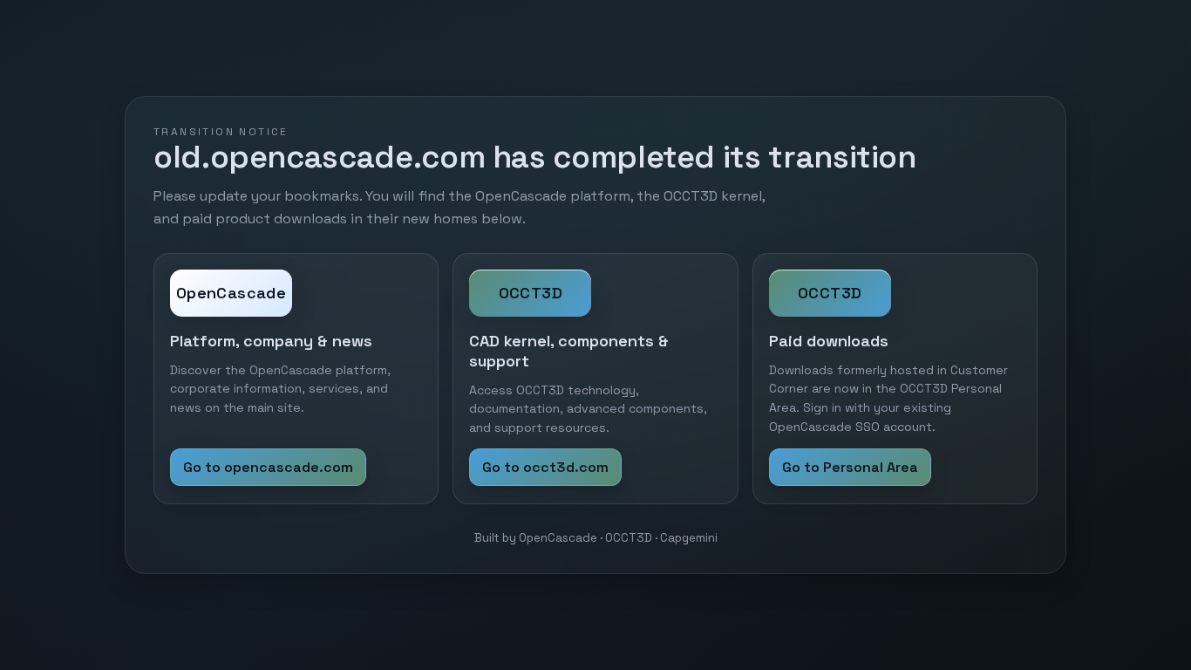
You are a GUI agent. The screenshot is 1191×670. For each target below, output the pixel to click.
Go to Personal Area (850, 467)
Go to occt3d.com (545, 467)
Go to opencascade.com (268, 467)
